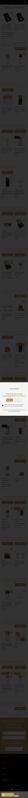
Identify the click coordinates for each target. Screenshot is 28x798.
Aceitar (16, 795)
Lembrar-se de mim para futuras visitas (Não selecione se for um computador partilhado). (13, 405)
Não (18, 400)
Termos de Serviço (16, 411)
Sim (9, 400)
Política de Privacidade (17, 409)
